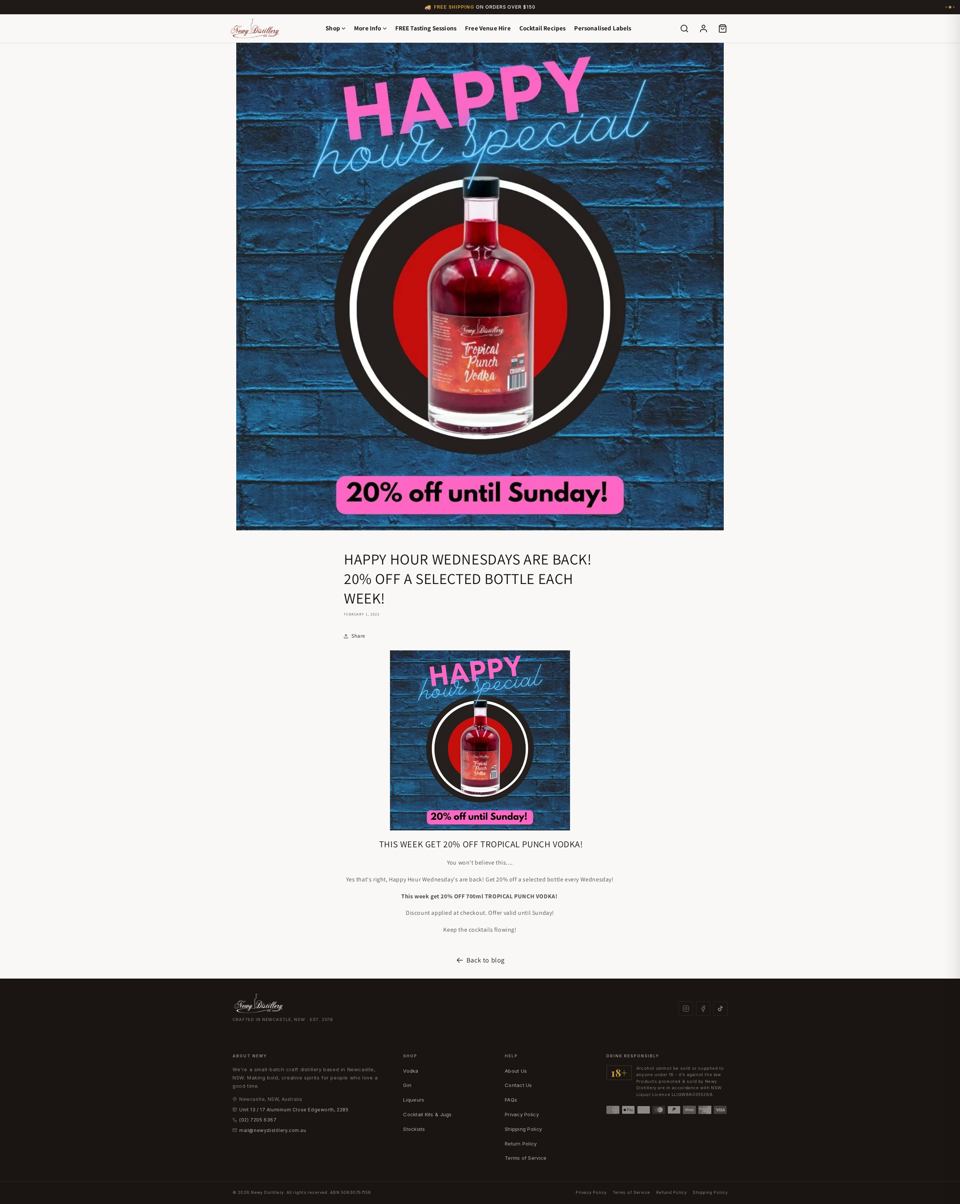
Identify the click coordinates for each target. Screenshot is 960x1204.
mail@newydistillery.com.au (272, 1130)
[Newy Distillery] (255, 28)
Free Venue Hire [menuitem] (488, 28)
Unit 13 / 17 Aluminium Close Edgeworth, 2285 (293, 1109)
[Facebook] (703, 1008)
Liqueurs (413, 1100)
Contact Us (518, 1085)
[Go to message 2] (950, 7)
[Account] (703, 28)
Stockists (414, 1129)
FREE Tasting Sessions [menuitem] (426, 28)
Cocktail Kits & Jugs (427, 1114)
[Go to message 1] (946, 7)
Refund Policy (671, 1192)
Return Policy (521, 1144)
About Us (516, 1071)
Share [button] (358, 635)
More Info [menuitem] (367, 28)
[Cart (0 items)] (722, 28)
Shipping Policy (523, 1129)
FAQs (511, 1100)
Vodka (410, 1071)
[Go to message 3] (954, 7)
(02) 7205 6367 (257, 1120)
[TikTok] (720, 1008)
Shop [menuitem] (333, 28)
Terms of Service (525, 1158)
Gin (407, 1085)
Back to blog (485, 960)
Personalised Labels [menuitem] (602, 28)
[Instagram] (686, 1008)
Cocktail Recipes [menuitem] (542, 28)
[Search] (684, 28)
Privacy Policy (522, 1114)
